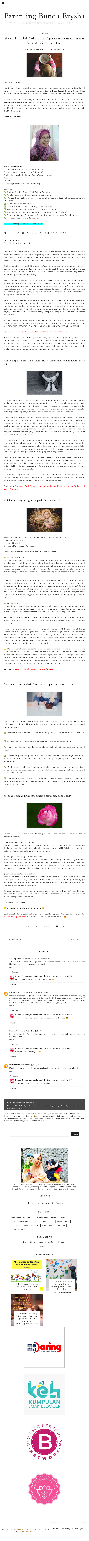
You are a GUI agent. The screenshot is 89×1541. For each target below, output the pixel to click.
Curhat (62, 1217)
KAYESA (52, 1221)
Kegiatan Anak (63, 1221)
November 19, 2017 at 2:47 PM (33, 1065)
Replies (15, 972)
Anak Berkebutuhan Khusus (23, 1217)
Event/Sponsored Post (20, 1221)
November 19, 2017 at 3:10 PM (59, 1080)
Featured (37, 1221)
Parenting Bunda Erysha (44, 16)
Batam (53, 1217)
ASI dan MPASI (43, 1217)
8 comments (58, 49)
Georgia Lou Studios (26, 1531)
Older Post (74, 939)
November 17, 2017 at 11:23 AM (37, 959)
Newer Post (15, 939)
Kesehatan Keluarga (19, 1225)
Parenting (44, 33)
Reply (11, 967)
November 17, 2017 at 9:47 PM (59, 976)
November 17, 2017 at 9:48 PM (59, 1015)
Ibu (44, 1221)
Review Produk (17, 1229)
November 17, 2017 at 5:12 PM (28, 1031)
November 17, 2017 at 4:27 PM (36, 992)
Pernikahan (47, 1225)
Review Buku (60, 1225)
